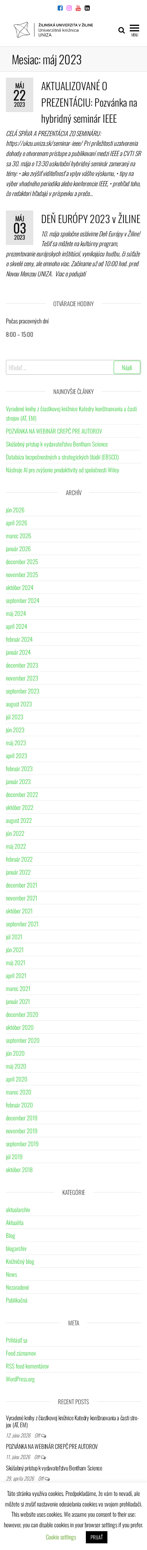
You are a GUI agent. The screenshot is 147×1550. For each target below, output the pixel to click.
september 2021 (22, 923)
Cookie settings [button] (61, 1536)
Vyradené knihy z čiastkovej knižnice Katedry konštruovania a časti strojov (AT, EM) (72, 1421)
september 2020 (23, 1040)
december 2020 (22, 1014)
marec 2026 (18, 535)
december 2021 (21, 884)
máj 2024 (16, 613)
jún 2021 (15, 949)
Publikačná (16, 1300)
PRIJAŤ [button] (97, 1537)
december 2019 (22, 1117)
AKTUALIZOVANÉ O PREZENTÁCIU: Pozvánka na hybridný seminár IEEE (89, 102)
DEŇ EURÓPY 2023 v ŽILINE (90, 218)
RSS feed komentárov (27, 1365)
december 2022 (22, 794)
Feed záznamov (21, 1353)
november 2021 (21, 897)
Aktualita (15, 1222)
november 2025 (22, 574)
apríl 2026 (16, 522)
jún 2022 (15, 833)
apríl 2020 (16, 1078)
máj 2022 (16, 846)
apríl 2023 (16, 755)
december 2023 (22, 665)
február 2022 (19, 859)
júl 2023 (14, 716)
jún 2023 (15, 729)
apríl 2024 (16, 626)
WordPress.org (20, 1378)
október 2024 (19, 587)
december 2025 (22, 561)
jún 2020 (15, 1053)
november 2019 (22, 1130)
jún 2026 (15, 509)
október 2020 (20, 1027)
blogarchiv (16, 1248)
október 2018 (19, 1169)
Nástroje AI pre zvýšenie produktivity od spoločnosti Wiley (62, 469)
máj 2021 (15, 962)
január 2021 (18, 1001)
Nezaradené (17, 1287)
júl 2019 (14, 1156)
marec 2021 (18, 988)
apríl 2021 (16, 975)
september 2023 (22, 690)
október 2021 (19, 910)
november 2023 (22, 677)
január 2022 (18, 872)
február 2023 (19, 768)
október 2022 (19, 807)
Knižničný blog (20, 1261)
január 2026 (18, 548)
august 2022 (19, 820)
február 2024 (19, 639)
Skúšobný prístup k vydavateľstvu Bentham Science (57, 443)
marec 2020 (18, 1091)
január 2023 (18, 781)
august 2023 (19, 703)
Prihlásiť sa (16, 1340)
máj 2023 (16, 742)
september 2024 (22, 600)
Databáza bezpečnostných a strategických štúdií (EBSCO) (62, 456)
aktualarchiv (18, 1209)
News (11, 1274)
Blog (10, 1235)
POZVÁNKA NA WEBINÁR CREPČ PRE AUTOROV (54, 431)
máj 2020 (16, 1066)
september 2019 (22, 1143)
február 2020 (19, 1104)
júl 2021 (14, 936)
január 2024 (18, 652)
